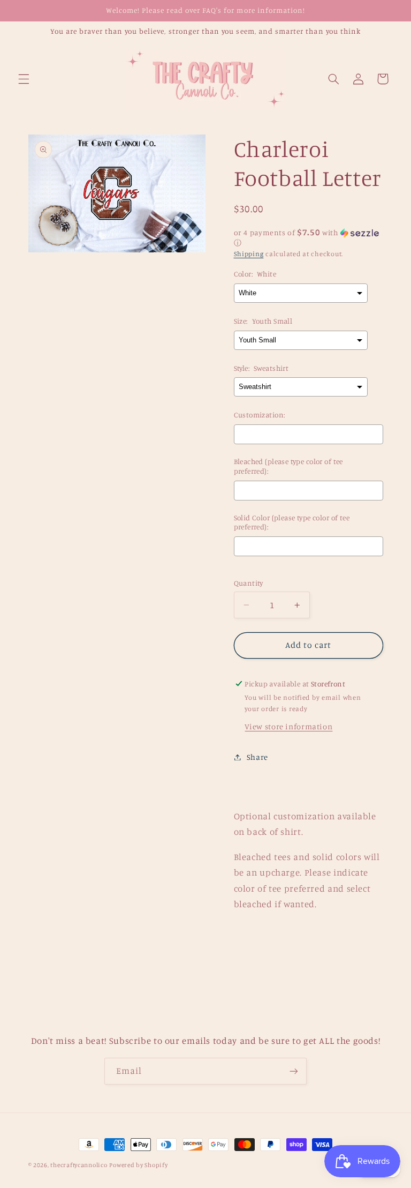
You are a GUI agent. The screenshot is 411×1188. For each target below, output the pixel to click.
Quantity (248, 583)
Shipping (249, 254)
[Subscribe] (293, 1071)
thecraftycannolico (78, 1165)
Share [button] (257, 756)
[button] (23, 78)
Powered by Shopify (138, 1165)
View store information (288, 726)
